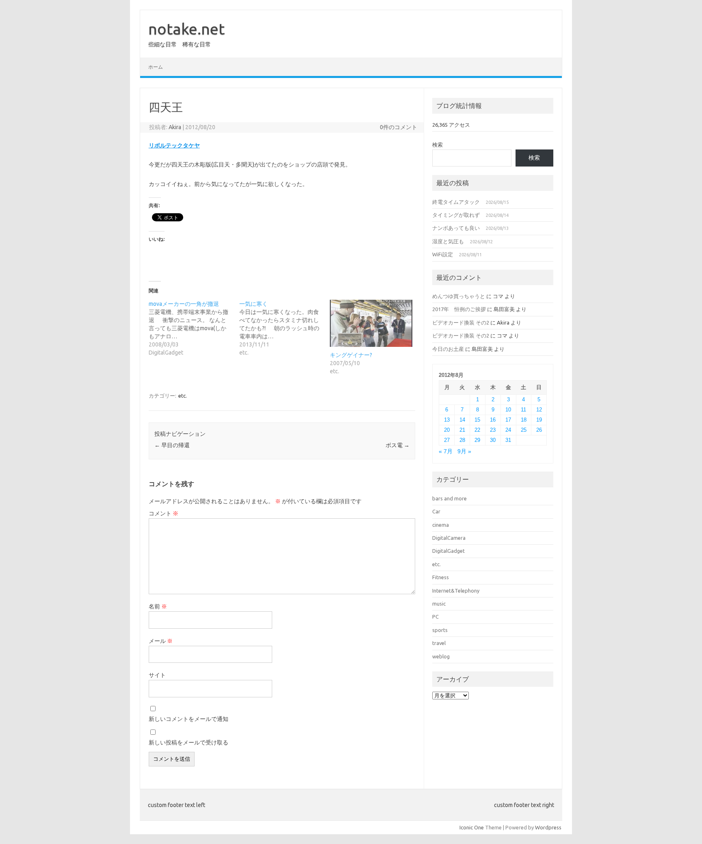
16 (493, 420)
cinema (440, 525)
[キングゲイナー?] (371, 323)
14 (462, 420)
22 (477, 430)
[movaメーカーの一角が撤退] (194, 328)
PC (435, 616)
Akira (175, 127)
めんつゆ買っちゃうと (458, 296)
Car (436, 511)
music (439, 603)
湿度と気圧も (448, 241)
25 (523, 430)
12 (539, 410)
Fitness (440, 577)
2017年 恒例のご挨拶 (459, 309)
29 (477, 440)
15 (477, 420)
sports (440, 630)
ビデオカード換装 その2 (460, 322)
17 (508, 420)
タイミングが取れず (456, 215)
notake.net (186, 28)
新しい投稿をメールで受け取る (188, 742)
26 (539, 430)
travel (439, 643)
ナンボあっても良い (456, 228)
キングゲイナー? (351, 355)
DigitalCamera (449, 538)
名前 (158, 606)
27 (447, 440)
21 (462, 430)
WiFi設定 (442, 254)
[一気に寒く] (284, 328)
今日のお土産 (448, 349)
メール (161, 641)
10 (508, 410)
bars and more (449, 498)
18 (523, 420)
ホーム (155, 66)
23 (493, 430)
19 (539, 420)
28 (462, 440)
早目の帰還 (172, 445)
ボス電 (398, 445)
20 (447, 430)
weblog (441, 656)
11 (523, 410)
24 (508, 430)
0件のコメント (398, 127)
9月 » (464, 451)
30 (493, 440)
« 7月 (446, 451)
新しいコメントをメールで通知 (188, 719)
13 (447, 420)
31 (508, 440)
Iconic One (471, 827)
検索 (437, 144)
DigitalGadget (448, 551)
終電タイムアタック (456, 202)
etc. (182, 395)
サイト (157, 675)
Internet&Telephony (455, 590)
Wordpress (548, 827)
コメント (163, 513)
